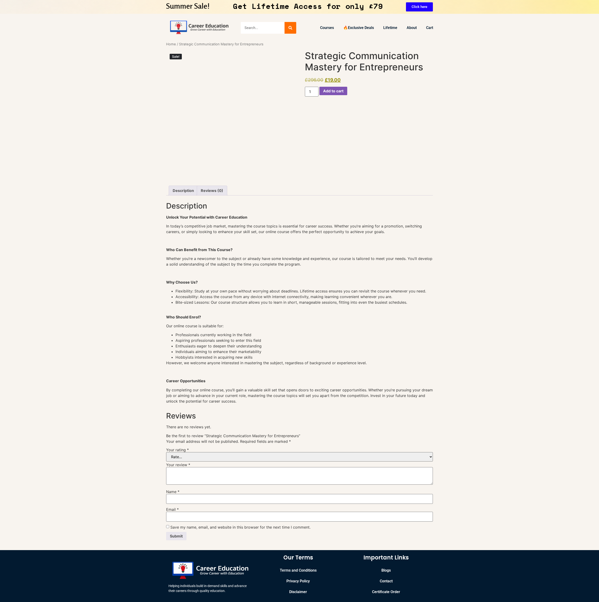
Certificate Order (386, 592)
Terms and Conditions (298, 570)
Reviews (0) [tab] (212, 190)
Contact (386, 581)
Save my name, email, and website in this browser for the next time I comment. (240, 527)
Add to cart (333, 91)
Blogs (386, 570)
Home (171, 44)
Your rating (177, 450)
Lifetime (390, 27)
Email (172, 509)
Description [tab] (183, 190)
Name (172, 492)
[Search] (290, 28)
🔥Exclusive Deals (358, 27)
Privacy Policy (298, 581)
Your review (178, 465)
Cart (429, 27)
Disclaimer (298, 592)
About (412, 27)
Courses (327, 27)
